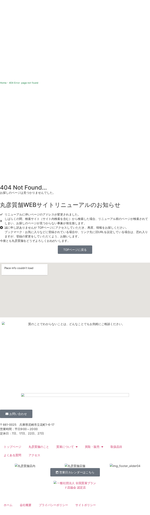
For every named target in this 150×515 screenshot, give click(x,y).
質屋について (65, 447)
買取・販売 (92, 447)
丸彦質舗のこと (39, 447)
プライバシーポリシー (53, 505)
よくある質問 (12, 455)
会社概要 (25, 505)
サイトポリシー (85, 505)
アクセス (34, 455)
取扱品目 (116, 447)
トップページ (12, 447)
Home (3, 82)
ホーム (8, 505)
